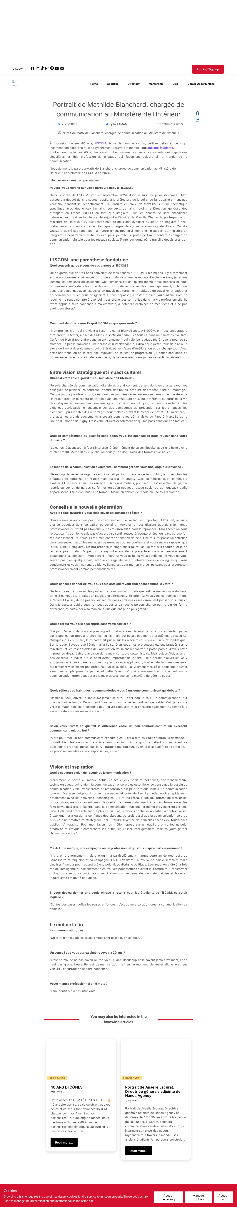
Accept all (223, 1197)
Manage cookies (198, 1197)
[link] (32, 68)
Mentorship (156, 83)
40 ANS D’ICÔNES (67, 1087)
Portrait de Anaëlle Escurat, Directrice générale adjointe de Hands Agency (153, 1091)
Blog (175, 83)
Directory (134, 83)
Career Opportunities (201, 83)
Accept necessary (168, 1197)
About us (112, 83)
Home (94, 83)
